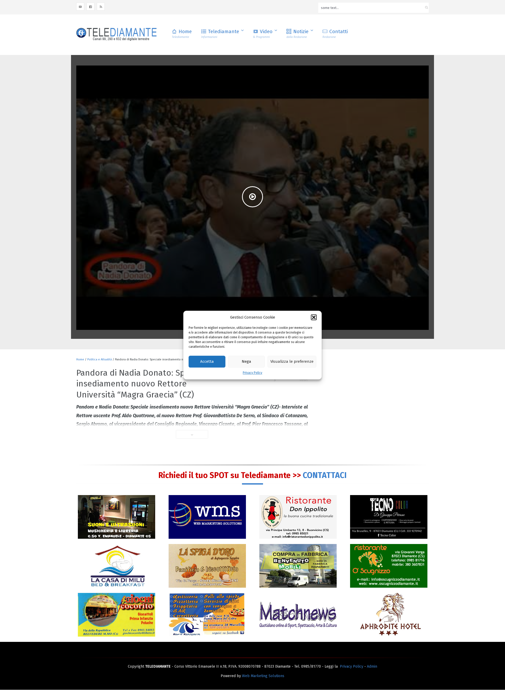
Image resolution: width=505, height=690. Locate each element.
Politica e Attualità (99, 359)
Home (182, 33)
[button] (313, 317)
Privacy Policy (252, 373)
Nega (246, 361)
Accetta (207, 361)
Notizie (297, 33)
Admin (372, 666)
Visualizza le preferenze (292, 361)
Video (262, 33)
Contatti (335, 33)
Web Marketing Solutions (263, 676)
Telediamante (220, 33)
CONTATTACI (325, 475)
